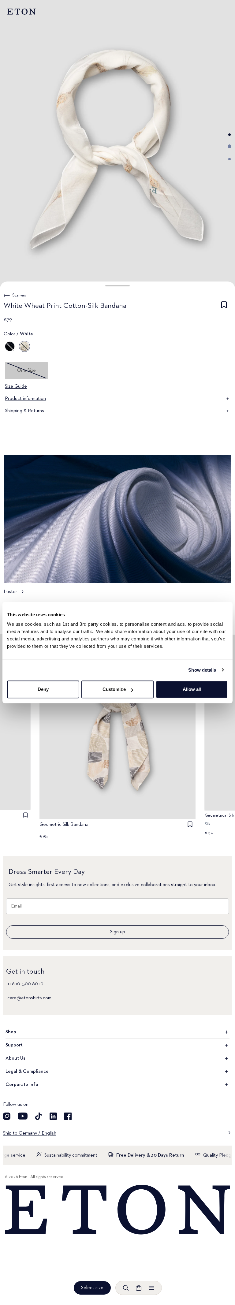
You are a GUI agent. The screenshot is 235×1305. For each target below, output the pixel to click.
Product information (25, 398)
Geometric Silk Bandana (63, 824)
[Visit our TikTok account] (38, 1116)
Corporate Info (22, 1084)
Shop (11, 1032)
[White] (24, 346)
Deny (43, 689)
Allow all (192, 689)
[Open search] (126, 1288)
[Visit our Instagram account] (6, 1116)
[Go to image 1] (229, 134)
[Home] (117, 1210)
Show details (202, 670)
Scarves (19, 295)
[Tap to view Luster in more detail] (117, 527)
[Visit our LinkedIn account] (53, 1116)
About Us (15, 1058)
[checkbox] (224, 307)
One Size (26, 370)
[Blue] (10, 346)
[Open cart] (138, 1288)
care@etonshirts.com (29, 998)
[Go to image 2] (229, 146)
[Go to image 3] (229, 159)
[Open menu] (151, 1288)
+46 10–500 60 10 (25, 984)
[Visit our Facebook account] (68, 1116)
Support (14, 1045)
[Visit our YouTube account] (23, 1116)
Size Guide (16, 386)
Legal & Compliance (27, 1071)
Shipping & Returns (24, 410)
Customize (114, 689)
